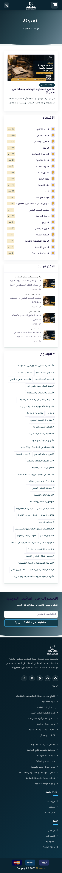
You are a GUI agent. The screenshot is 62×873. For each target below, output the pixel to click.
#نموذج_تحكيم (47, 536)
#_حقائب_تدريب (46, 522)
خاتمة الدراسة (43, 216)
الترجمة (46, 148)
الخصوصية (51, 842)
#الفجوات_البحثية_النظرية (41, 434)
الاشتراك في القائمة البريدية (31, 623)
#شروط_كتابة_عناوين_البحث (40, 461)
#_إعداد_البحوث (23, 454)
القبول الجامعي (42, 229)
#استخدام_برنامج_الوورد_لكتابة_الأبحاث (35, 475)
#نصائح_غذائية (25, 373)
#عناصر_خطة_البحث (44, 379)
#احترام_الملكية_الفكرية (43, 468)
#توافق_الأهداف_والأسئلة (42, 502)
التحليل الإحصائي (42, 142)
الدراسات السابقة (41, 154)
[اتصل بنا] (6, 5)
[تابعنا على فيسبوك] (55, 678)
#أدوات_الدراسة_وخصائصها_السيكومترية (34, 577)
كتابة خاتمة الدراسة (46, 756)
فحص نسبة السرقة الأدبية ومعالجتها (37, 773)
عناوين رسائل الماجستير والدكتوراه (33, 204)
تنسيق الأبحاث (43, 173)
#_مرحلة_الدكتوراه (24, 509)
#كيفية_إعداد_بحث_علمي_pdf (40, 386)
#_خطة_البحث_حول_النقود (41, 570)
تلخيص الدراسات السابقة (43, 745)
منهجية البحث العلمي (39, 210)
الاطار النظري (43, 129)
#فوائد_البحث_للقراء (26, 536)
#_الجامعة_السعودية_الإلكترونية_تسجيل (34, 529)
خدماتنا (52, 807)
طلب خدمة (50, 813)
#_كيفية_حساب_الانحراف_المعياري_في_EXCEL (32, 543)
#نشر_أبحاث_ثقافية (27, 515)
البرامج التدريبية (42, 247)
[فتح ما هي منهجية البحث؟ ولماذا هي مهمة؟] (31, 81)
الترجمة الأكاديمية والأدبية (37, 241)
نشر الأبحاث (44, 185)
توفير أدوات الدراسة (46, 724)
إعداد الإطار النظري (46, 707)
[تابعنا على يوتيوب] (48, 678)
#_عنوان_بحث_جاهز (45, 373)
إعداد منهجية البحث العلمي (43, 713)
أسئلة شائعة (49, 847)
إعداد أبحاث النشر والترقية (43, 767)
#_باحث (50, 413)
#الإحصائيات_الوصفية (44, 495)
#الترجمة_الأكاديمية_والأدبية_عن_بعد (37, 407)
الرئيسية (35, 29)
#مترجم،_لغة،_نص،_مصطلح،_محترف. (36, 400)
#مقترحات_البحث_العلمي (42, 420)
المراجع (46, 223)
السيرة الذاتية (43, 167)
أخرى (47, 191)
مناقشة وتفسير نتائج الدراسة (41, 750)
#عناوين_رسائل (18, 570)
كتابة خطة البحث (48, 702)
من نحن (52, 831)
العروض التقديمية (41, 253)
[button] (54, 5)
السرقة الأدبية (43, 161)
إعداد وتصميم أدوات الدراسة (42, 719)
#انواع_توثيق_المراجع (44, 454)
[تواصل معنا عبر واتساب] (24, 678)
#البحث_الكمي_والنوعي (20, 379)
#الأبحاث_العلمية (35, 413)
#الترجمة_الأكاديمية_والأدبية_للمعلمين (36, 563)
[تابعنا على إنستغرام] (32, 678)
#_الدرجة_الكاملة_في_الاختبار (41, 481)
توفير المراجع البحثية (46, 761)
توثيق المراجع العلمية (45, 784)
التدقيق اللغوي (43, 235)
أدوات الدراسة (43, 198)
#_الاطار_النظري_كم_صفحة (41, 549)
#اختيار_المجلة (47, 515)
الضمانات (51, 836)
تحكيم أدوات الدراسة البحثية (42, 730)
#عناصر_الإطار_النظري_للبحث (40, 556)
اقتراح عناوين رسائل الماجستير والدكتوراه (36, 696)
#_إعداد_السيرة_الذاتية (43, 427)
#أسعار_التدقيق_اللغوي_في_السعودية (36, 366)
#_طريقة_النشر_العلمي (43, 488)
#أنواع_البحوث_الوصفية (43, 441)
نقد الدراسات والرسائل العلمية (41, 778)
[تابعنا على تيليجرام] (40, 678)
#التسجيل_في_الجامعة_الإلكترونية (37, 447)
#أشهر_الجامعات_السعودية (40, 393)
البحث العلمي (43, 136)
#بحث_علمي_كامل (45, 509)
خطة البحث (44, 179)
